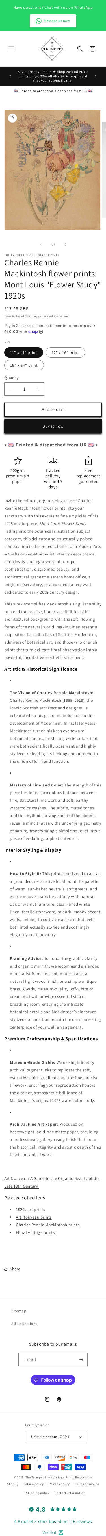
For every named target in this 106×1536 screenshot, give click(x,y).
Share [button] (15, 1268)
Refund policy (34, 1484)
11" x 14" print (23, 352)
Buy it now (53, 426)
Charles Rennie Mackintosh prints (47, 1224)
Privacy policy (59, 1484)
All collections (24, 1323)
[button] (11, 49)
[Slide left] (40, 244)
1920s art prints (30, 1209)
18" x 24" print (24, 365)
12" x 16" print (65, 352)
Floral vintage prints (35, 1232)
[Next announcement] (95, 76)
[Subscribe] (81, 1359)
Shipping (32, 316)
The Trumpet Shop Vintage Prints (50, 1477)
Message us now (57, 20)
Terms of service (87, 1484)
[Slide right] (65, 244)
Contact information (70, 1493)
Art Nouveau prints (34, 1217)
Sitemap (18, 1310)
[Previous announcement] (10, 76)
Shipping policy (37, 1493)
